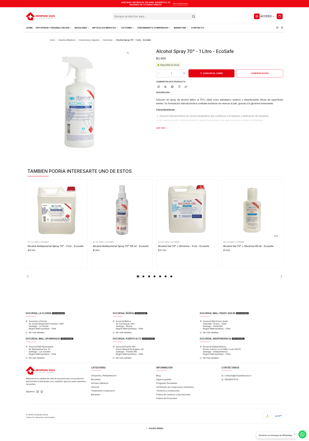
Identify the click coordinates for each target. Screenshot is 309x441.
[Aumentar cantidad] (184, 73)
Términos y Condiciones (168, 391)
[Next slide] (280, 276)
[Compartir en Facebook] (158, 86)
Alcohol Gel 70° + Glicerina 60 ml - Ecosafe (248, 246)
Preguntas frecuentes (166, 383)
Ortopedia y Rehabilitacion (103, 375)
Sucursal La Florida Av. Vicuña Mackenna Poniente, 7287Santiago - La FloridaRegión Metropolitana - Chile (46, 325)
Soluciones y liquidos (89, 40)
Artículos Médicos (99, 383)
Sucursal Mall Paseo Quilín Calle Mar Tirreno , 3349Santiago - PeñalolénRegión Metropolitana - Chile (216, 325)
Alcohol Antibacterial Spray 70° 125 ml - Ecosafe (121, 246)
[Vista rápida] (31, 209)
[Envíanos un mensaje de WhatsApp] (302, 434)
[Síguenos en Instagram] (277, 28)
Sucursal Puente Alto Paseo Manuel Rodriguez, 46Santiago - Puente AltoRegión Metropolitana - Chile (130, 350)
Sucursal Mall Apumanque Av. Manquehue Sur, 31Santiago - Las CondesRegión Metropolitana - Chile (42, 350)
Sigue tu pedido (163, 379)
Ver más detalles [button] (37, 332)
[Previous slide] (28, 276)
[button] (138, 276)
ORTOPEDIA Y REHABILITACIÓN (52, 27)
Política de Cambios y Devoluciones (173, 394)
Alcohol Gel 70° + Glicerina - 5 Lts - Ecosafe (183, 246)
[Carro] (279, 16)
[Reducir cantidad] (158, 73)
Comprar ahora (260, 73)
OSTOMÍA (126, 27)
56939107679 (231, 379)
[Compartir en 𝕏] (165, 86)
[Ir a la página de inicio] (40, 16)
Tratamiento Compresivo (103, 391)
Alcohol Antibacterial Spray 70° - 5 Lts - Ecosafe (56, 246)
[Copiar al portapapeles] (186, 86)
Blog (158, 375)
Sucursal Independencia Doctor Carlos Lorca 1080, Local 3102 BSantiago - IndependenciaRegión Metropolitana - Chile (222, 350)
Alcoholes (107, 40)
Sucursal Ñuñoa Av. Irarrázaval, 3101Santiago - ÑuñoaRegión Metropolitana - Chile (129, 325)
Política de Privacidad (166, 398)
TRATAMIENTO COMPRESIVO (153, 27)
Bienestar (95, 394)
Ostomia (95, 387)
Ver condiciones (180, 3)
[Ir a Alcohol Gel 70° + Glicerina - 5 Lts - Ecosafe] (187, 210)
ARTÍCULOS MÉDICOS (104, 27)
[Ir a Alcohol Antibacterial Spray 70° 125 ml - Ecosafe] (122, 210)
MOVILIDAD (81, 27)
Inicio (52, 40)
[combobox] (154, 16)
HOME (29, 27)
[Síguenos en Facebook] (282, 28)
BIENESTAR (180, 27)
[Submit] (193, 16)
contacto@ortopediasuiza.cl (238, 375)
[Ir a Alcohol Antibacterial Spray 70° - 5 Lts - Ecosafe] (57, 210)
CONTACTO (197, 27)
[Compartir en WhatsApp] (172, 86)
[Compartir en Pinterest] (179, 86)
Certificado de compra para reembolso (175, 387)
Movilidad (95, 379)
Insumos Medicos (67, 40)
